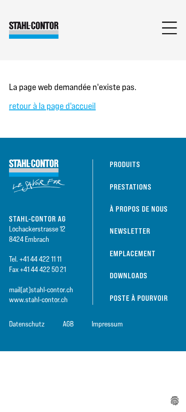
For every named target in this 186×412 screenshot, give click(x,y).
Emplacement (133, 253)
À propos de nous (139, 208)
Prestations (131, 186)
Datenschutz (27, 324)
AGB (68, 324)
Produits (125, 164)
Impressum (107, 324)
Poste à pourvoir (139, 298)
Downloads (129, 275)
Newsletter (130, 230)
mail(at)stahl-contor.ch (41, 289)
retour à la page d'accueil (52, 105)
